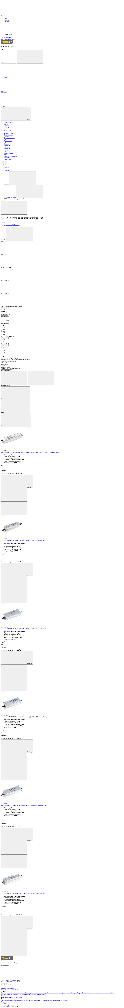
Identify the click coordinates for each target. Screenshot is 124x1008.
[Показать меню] (22, 178)
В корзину (29, 487)
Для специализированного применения (12, 306)
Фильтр (3, 425)
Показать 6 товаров (6, 370)
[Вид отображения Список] (41, 378)
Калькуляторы (41, 1000)
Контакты (12, 39)
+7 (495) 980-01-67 (6, 980)
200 (4, 329)
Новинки (6, 167)
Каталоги (3, 1000)
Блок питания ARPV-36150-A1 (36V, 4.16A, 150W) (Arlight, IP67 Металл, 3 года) (24, 628)
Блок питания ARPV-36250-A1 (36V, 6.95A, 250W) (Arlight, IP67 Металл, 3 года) (24, 805)
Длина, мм (4, 362)
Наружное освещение (7, 147)
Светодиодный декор (9, 994)
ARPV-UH (6, 320)
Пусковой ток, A (5, 367)
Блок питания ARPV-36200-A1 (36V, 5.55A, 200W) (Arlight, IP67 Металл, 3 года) (24, 717)
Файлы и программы (61, 1000)
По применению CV (7, 280)
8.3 (4, 354)
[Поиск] (30, 57)
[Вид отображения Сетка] (14, 378)
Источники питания (7, 126)
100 (4, 325)
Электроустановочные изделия (24, 994)
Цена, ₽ (3, 311)
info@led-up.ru (16, 980)
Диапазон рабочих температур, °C (10, 368)
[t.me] (13, 978)
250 (4, 331)
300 (4, 333)
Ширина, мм (4, 364)
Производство (8, 997)
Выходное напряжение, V (8, 336)
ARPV (5, 318)
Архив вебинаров (20, 1000)
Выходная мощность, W (7, 321)
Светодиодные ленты (7, 993)
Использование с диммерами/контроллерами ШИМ (15, 359)
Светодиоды (7, 159)
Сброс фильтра (5, 308)
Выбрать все (4, 316)
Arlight (12, 990)
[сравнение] (14, 495)
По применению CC (7, 293)
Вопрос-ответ (33, 1000)
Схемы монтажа (50, 1000)
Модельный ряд (5, 314)
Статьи (27, 1000)
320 (4, 335)
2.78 (4, 347)
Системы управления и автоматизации (36, 993)
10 (4, 356)
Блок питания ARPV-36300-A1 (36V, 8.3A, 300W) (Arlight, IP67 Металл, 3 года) (23, 893)
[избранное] (14, 508)
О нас (5, 18)
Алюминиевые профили (8, 135)
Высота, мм (4, 365)
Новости (6, 20)
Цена (2, 399)
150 (4, 327)
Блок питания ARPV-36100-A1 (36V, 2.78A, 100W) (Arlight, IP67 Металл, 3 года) (24, 540)
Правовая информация (7, 988)
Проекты (6, 21)
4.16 (4, 349)
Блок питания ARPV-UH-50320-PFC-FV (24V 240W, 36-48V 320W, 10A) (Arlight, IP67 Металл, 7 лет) (30, 452)
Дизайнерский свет (80, 993)
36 (4, 340)
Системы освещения (7, 144)
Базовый (3, 254)
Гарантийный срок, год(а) (8, 361)
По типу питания (6, 267)
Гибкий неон (6, 150)
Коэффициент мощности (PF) (9, 358)
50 (4, 342)
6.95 (4, 352)
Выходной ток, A (6, 343)
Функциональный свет (67, 993)
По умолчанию (5, 385)
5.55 (4, 351)
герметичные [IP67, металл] (12, 225)
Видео (8, 1000)
